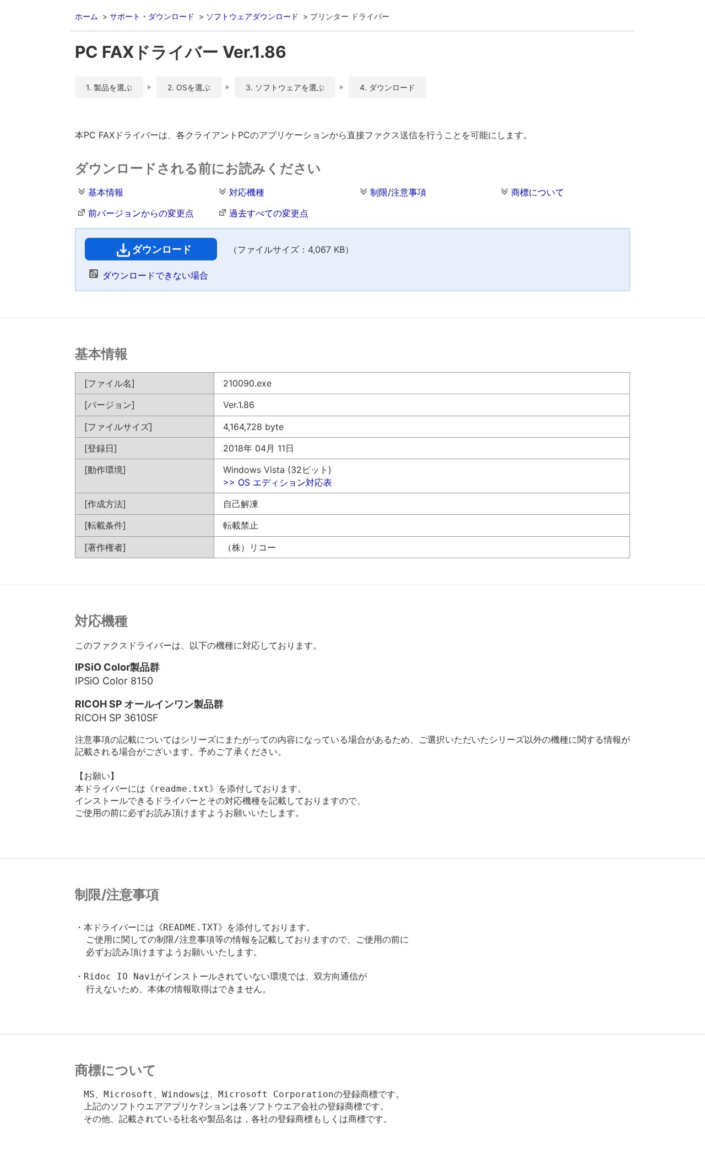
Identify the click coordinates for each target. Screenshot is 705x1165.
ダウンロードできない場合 (155, 275)
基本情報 (105, 192)
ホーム (86, 16)
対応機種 (246, 192)
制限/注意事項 (398, 192)
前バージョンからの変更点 (141, 213)
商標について (537, 192)
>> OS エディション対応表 (277, 482)
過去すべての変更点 (268, 213)
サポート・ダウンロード (152, 16)
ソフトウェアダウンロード (252, 16)
